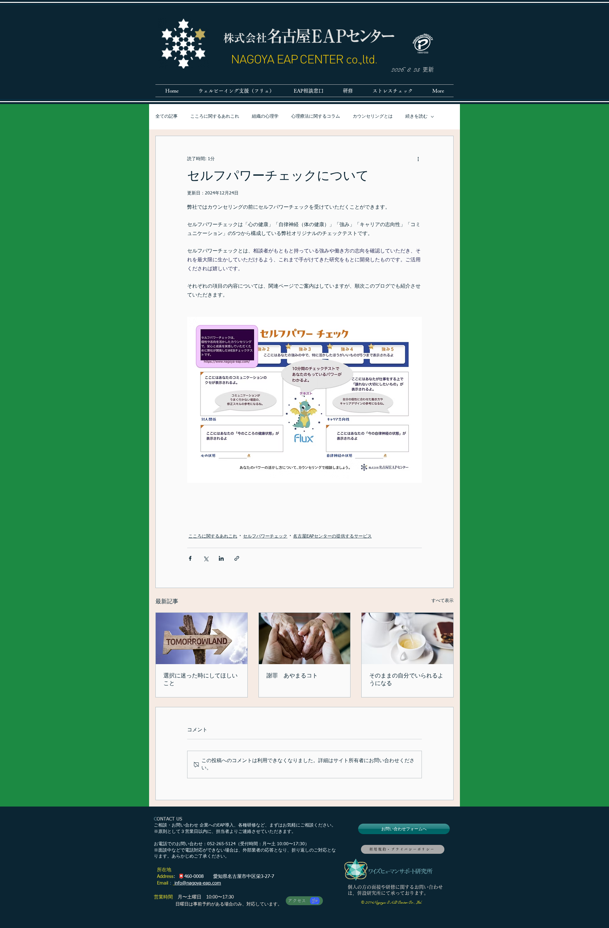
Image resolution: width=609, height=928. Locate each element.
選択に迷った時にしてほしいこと (200, 679)
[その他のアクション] (418, 159)
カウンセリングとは (373, 116)
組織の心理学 (265, 116)
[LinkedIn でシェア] (221, 558)
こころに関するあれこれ (214, 116)
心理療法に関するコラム (315, 116)
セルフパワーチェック (265, 536)
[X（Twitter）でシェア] (206, 558)
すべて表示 (442, 600)
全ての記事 (166, 116)
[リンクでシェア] (237, 558)
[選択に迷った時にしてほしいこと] (201, 638)
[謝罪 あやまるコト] (304, 638)
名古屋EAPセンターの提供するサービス (332, 536)
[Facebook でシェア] (190, 558)
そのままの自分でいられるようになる (406, 679)
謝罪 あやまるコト (292, 676)
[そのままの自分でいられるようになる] (407, 638)
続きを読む (416, 116)
